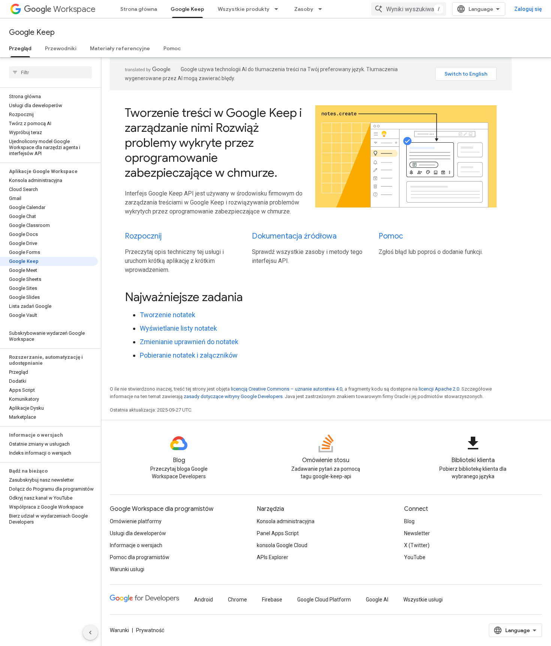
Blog (409, 521)
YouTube (414, 557)
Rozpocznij (143, 236)
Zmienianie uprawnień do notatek (189, 342)
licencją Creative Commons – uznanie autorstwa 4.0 (286, 389)
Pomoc (172, 48)
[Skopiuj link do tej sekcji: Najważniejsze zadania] (253, 298)
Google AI (377, 600)
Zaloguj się (528, 9)
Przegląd (20, 48)
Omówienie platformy (136, 521)
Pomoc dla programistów (139, 557)
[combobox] (408, 9)
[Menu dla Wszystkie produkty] (278, 9)
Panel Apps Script (278, 533)
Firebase (272, 600)
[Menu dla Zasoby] (322, 9)
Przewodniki (60, 48)
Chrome (237, 600)
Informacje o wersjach (136, 545)
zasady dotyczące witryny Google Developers (233, 396)
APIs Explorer (272, 557)
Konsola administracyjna (285, 521)
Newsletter (417, 533)
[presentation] (311, 296)
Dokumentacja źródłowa (294, 236)
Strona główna (138, 9)
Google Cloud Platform (324, 600)
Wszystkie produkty (244, 9)
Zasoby (303, 9)
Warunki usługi (127, 569)
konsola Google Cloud (282, 545)
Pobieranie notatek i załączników (189, 355)
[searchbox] (50, 72)
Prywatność (150, 630)
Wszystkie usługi (423, 600)
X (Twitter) (417, 545)
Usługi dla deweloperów (138, 533)
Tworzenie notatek (167, 315)
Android (203, 600)
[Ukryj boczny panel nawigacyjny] (90, 632)
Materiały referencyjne (120, 48)
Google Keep (187, 9)
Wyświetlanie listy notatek (178, 328)
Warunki (119, 630)
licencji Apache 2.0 (439, 389)
